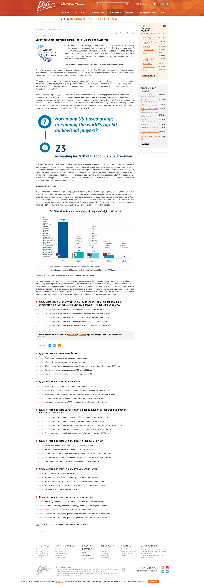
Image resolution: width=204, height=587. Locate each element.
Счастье (145, 56)
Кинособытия (97, 12)
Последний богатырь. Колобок (149, 38)
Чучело (142, 115)
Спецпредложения (42, 553)
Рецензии (124, 555)
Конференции (105, 557)
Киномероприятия (147, 557)
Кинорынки (105, 555)
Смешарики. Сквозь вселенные (149, 43)
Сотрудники (59, 555)
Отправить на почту (133, 33)
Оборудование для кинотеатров (152, 555)
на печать (127, 33)
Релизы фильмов (88, 559)
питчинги (100, 19)
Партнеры (58, 551)
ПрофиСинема (40, 30)
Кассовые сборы (126, 553)
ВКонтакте (72, 335)
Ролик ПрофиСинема (62, 553)
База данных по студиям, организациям (154, 549)
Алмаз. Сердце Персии (148, 95)
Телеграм (82, 335)
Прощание (146, 47)
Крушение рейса (148, 50)
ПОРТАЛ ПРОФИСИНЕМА (66, 546)
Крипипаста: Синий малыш (149, 132)
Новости (65, 12)
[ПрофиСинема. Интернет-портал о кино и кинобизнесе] (46, 5)
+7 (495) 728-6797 (147, 567)
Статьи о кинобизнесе (59, 30)
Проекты (39, 551)
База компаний (147, 12)
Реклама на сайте (42, 555)
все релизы (145, 144)
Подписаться (142, 3)
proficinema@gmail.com (147, 571)
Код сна (143, 120)
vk (167, 4)
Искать (127, 3)
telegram (163, 4)
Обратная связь (60, 557)
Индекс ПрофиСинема (128, 549)
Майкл (145, 53)
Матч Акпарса (147, 64)
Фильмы (130, 12)
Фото (163, 12)
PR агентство (42, 546)
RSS (154, 4)
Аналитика (115, 12)
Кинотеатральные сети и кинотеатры (153, 551)
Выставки (104, 553)
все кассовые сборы (148, 76)
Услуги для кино (146, 553)
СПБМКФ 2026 (88, 19)
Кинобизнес (111, 19)
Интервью (80, 12)
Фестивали (104, 549)
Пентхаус (143, 104)
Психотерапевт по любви (149, 127)
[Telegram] (54, 345)
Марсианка (144, 124)
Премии (103, 551)
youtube (158, 4)
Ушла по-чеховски (149, 67)
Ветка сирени (144, 99)
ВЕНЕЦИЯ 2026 (76, 19)
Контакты (39, 557)
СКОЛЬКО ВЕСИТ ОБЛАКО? (148, 60)
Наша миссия (59, 549)
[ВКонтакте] (50, 345)
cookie (58, 582)
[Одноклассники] (59, 345)
